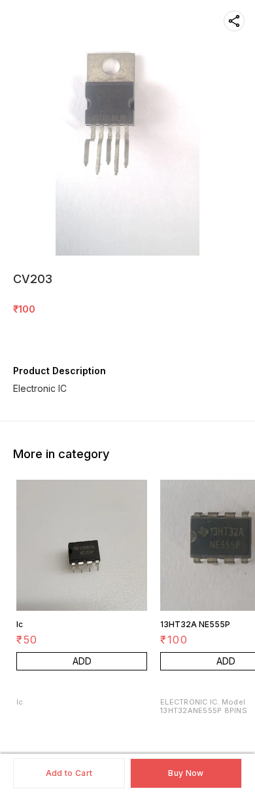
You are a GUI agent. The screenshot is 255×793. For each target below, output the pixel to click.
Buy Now (185, 773)
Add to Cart (69, 773)
